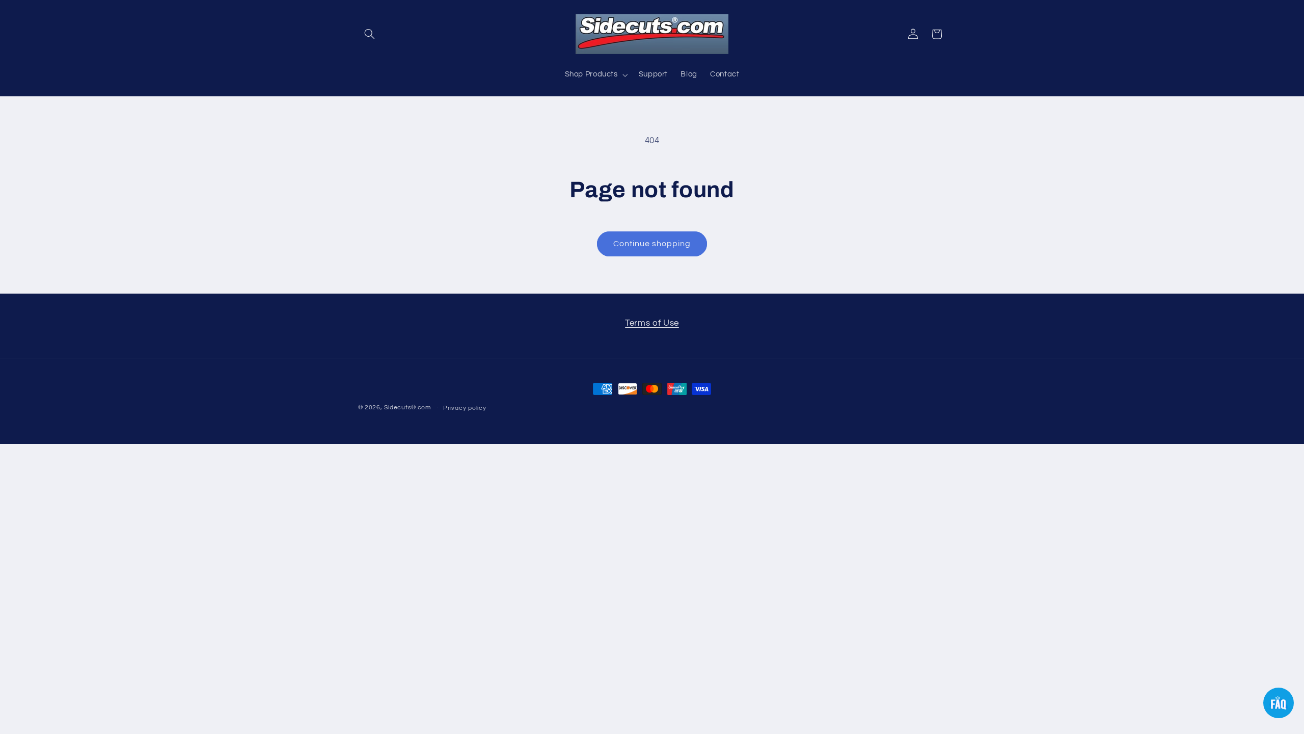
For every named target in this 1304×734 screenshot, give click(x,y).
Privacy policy (464, 408)
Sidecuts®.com (407, 407)
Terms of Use (652, 323)
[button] (370, 34)
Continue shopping (652, 244)
